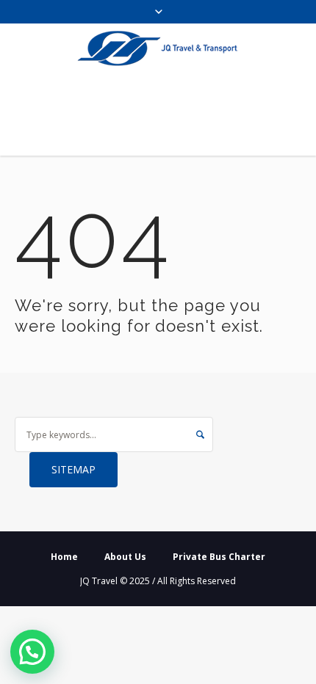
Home (64, 556)
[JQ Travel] (158, 48)
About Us (125, 556)
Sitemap (73, 469)
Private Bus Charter (219, 556)
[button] (32, 652)
